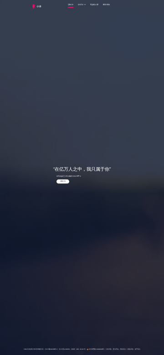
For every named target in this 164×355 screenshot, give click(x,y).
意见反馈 (115, 349)
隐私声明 (130, 349)
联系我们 (123, 349)
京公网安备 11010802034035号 (96, 349)
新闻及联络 (106, 4)
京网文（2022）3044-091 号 (78, 349)
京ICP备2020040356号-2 (51, 349)
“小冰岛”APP (75, 176)
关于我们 (137, 349)
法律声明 (108, 349)
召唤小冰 (70, 4)
